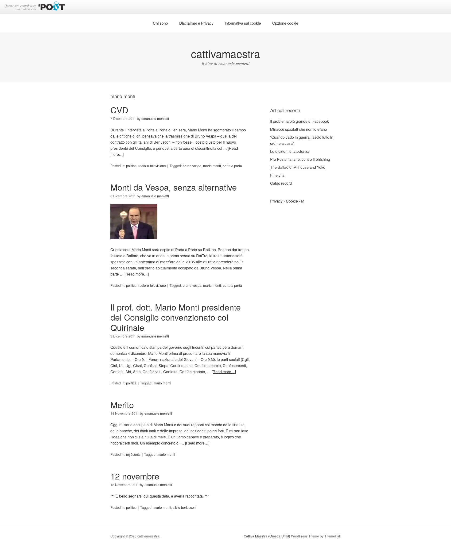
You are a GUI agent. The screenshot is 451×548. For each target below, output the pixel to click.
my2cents (133, 454)
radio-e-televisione (152, 165)
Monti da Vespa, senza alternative (173, 187)
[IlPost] (52, 6)
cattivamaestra (225, 53)
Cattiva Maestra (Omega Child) (267, 536)
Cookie (292, 201)
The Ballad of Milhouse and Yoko (297, 167)
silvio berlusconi (184, 507)
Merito (122, 404)
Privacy (276, 201)
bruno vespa (192, 165)
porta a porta (232, 165)
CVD (119, 110)
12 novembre (134, 476)
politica (131, 165)
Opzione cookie (285, 23)
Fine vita (277, 175)
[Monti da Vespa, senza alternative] (133, 243)
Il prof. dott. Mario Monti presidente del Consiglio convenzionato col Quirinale (175, 317)
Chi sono (160, 23)
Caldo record (281, 183)
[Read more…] (136, 274)
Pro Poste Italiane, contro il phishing (300, 159)
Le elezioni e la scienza (289, 151)
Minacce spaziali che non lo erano (298, 129)
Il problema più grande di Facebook (299, 121)
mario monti (212, 165)
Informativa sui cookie (243, 23)
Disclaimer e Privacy (196, 23)
